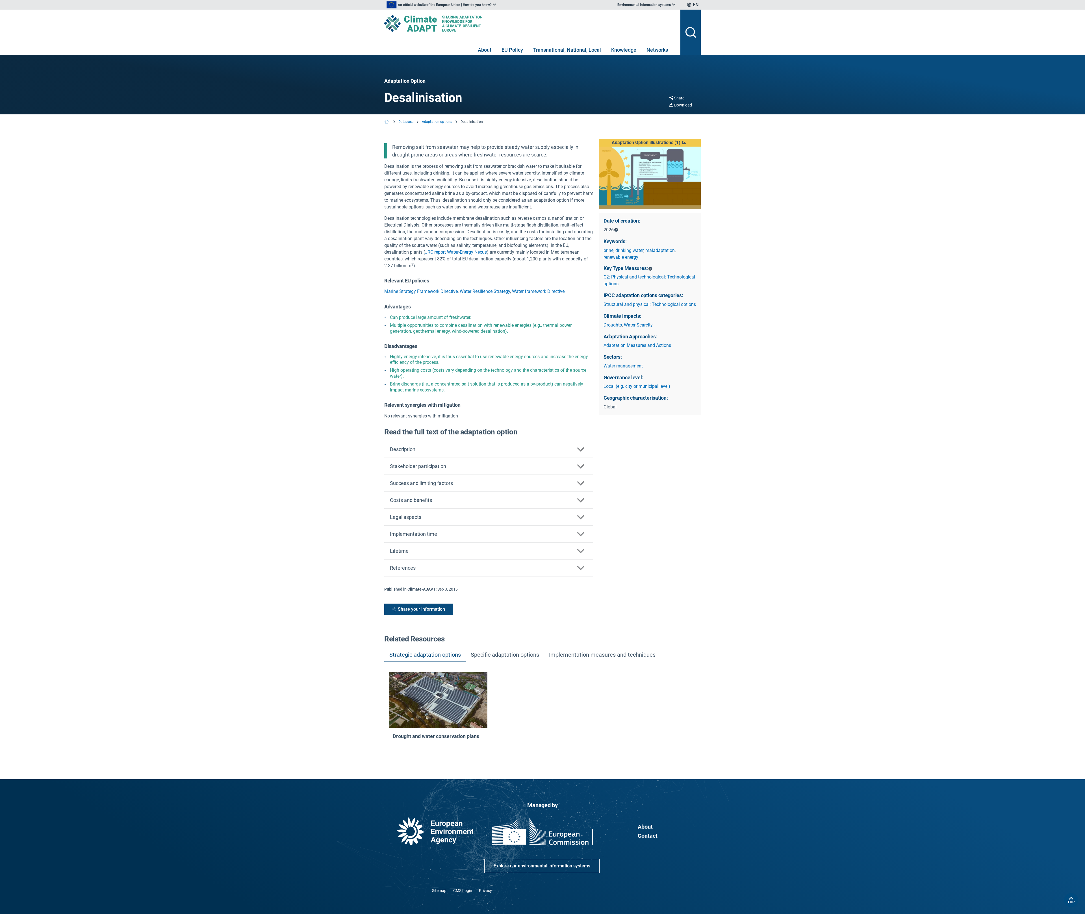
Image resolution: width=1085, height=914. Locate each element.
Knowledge (623, 50)
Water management (623, 366)
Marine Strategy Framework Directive (421, 291)
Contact (647, 835)
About (484, 50)
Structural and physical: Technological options (650, 304)
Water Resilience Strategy (485, 291)
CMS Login (462, 890)
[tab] (425, 655)
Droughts (613, 325)
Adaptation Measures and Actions (637, 345)
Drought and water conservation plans (436, 736)
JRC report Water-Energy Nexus (456, 252)
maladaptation (660, 250)
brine (608, 250)
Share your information (421, 609)
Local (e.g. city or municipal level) (637, 386)
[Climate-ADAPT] (530, 23)
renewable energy (621, 257)
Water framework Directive (538, 291)
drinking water (629, 250)
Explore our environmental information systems (542, 866)
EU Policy (512, 50)
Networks (657, 50)
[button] (650, 143)
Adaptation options (437, 122)
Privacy (485, 890)
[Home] (387, 122)
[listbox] (441, 5)
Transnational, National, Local (567, 50)
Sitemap (439, 890)
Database (405, 122)
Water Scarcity (638, 325)
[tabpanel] (542, 712)
